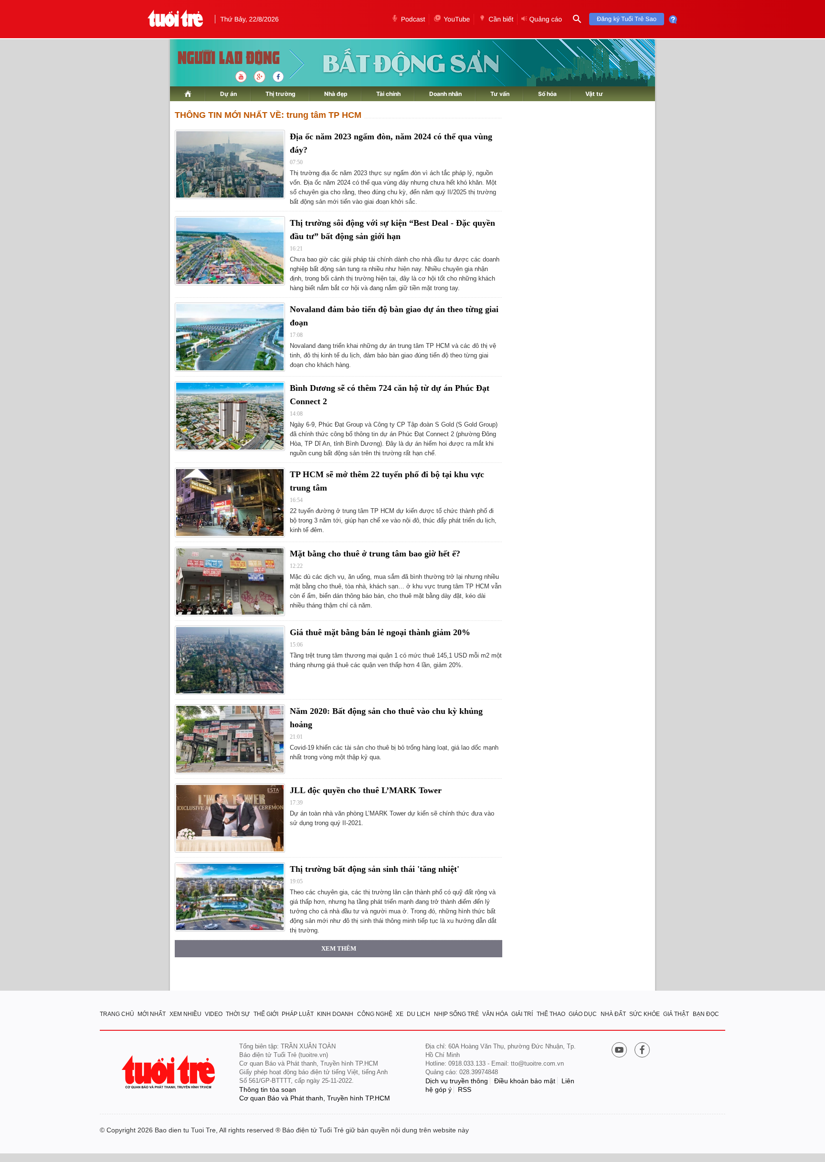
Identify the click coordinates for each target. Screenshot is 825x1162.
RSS (464, 1089)
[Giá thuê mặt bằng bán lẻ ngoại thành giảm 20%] (230, 660)
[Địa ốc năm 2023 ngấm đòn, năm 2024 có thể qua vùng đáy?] (230, 164)
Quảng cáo (545, 19)
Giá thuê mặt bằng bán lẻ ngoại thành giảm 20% (380, 632)
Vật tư (594, 93)
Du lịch (418, 1014)
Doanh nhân (445, 93)
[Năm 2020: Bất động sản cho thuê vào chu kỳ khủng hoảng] (230, 739)
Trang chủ (117, 1014)
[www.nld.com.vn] (188, 93)
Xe (399, 1014)
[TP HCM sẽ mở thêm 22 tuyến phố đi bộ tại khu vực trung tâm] (230, 502)
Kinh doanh (335, 1014)
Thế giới (266, 1014)
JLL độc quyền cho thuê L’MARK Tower (366, 790)
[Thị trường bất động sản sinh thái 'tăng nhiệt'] (230, 897)
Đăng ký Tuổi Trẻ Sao (626, 18)
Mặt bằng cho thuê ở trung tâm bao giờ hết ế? (375, 553)
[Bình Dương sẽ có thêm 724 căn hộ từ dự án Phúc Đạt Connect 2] (230, 415)
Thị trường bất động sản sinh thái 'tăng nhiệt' (374, 869)
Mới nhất (152, 1014)
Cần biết (500, 19)
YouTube (457, 19)
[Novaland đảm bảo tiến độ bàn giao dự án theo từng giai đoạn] (230, 337)
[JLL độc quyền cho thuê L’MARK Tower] (230, 818)
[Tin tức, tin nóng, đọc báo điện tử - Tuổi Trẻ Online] (175, 19)
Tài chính (388, 93)
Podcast (413, 19)
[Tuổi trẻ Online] (169, 1072)
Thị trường (280, 93)
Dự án (228, 93)
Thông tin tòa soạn (267, 1089)
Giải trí (522, 1014)
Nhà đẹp (336, 93)
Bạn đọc (706, 1014)
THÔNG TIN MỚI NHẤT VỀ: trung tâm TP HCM (268, 115)
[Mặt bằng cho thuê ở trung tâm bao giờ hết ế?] (230, 581)
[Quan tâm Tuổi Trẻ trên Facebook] (642, 1050)
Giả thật (676, 1014)
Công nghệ (374, 1014)
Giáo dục (583, 1014)
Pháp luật (298, 1014)
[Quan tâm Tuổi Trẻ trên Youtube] (619, 1050)
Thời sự (238, 1014)
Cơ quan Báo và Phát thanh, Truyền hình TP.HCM (314, 1098)
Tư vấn (499, 93)
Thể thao (551, 1014)
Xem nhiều (185, 1014)
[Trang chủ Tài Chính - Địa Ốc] (218, 58)
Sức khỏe (644, 1014)
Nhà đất (613, 1014)
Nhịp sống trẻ (456, 1014)
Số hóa (547, 93)
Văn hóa (495, 1014)
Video (213, 1014)
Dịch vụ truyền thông (456, 1081)
